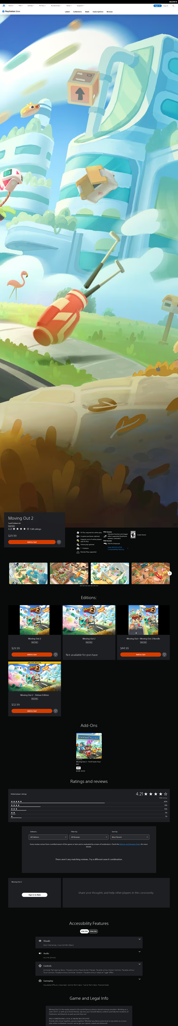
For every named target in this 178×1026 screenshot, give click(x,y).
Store (11, 5)
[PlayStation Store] (12, 11)
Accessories (55, 5)
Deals (87, 12)
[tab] (84, 931)
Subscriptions (98, 12)
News (68, 5)
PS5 (20, 5)
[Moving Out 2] (28, 573)
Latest (67, 12)
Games (30, 5)
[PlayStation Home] (4, 6)
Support (80, 5)
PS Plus (42, 5)
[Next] (170, 573)
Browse (109, 12)
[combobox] (48, 837)
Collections (77, 12)
